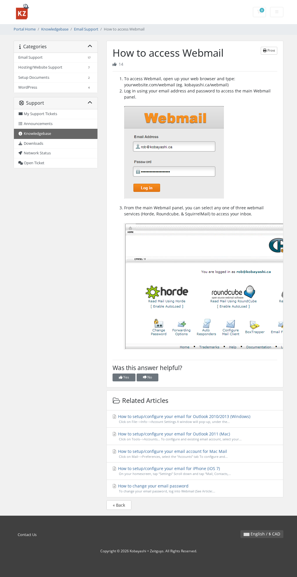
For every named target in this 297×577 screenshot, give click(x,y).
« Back (119, 505)
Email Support (86, 29)
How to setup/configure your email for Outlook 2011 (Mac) (179, 436)
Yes (125, 377)
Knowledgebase (54, 29)
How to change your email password (166, 488)
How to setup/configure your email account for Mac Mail (172, 454)
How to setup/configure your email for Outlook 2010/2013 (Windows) (183, 419)
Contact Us (27, 534)
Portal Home (25, 29)
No (149, 377)
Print (271, 50)
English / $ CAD (264, 534)
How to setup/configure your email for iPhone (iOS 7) (174, 471)
